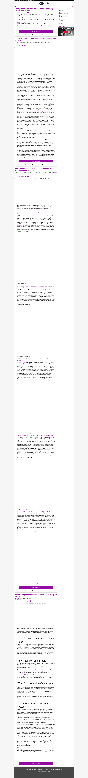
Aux (60, 6)
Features (18, 12)
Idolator (18, 19)
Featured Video (62, 26)
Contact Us (60, 769)
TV (31, 6)
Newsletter (66, 6)
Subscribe (54, 6)
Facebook (46, 769)
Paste (15, 0)
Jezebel (22, 0)
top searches (50, 22)
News (26, 6)
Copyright (51, 769)
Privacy (55, 769)
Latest (20, 6)
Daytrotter (30, 0)
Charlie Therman (24, 601)
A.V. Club (19, 0)
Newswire (22, 12)
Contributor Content (19, 598)
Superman (22, 176)
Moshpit (33, 0)
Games (47, 6)
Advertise (36, 769)
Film (36, 6)
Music (42, 6)
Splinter (26, 0)
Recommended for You (64, 8)
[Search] (15, 6)
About (27, 769)
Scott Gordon (18, 10)
